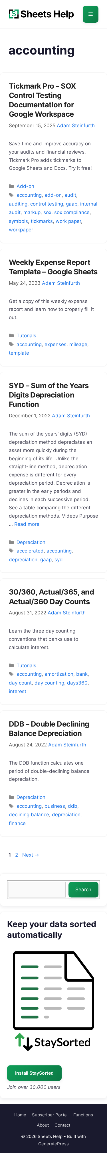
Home (20, 1115)
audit (70, 195)
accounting (29, 195)
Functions (83, 1115)
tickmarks (42, 221)
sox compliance (72, 212)
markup (32, 212)
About (43, 1125)
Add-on (25, 186)
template (19, 353)
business (55, 806)
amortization (59, 674)
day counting (49, 683)
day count (20, 683)
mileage (78, 344)
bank (82, 674)
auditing (18, 204)
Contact (62, 1125)
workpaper (21, 230)
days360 (77, 683)
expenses (55, 344)
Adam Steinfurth (76, 125)
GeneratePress (53, 1143)
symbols (18, 221)
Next (30, 855)
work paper (68, 221)
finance (17, 823)
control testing (46, 204)
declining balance (29, 814)
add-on (53, 195)
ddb (72, 806)
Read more (26, 524)
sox (47, 212)
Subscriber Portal (50, 1115)
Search (83, 889)
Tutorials (26, 335)
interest (17, 691)
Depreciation (31, 542)
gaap (71, 204)
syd (58, 559)
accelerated (30, 551)
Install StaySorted (34, 1073)
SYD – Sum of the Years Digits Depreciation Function (49, 395)
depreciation (23, 559)
